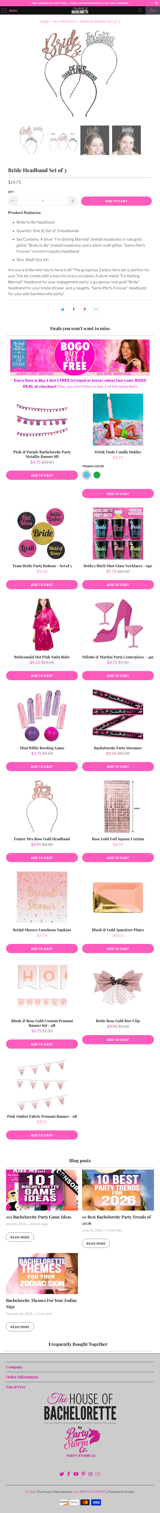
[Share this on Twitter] (63, 309)
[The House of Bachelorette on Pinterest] (83, 1474)
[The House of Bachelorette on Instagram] (91, 1474)
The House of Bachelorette (54, 1491)
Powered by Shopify (121, 1491)
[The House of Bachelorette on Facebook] (69, 1474)
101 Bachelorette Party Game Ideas (38, 1217)
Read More (20, 1237)
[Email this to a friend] (96, 309)
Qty (11, 192)
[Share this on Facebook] (74, 309)
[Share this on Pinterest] (85, 309)
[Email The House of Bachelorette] (98, 1474)
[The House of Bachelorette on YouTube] (76, 1474)
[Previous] (12, 74)
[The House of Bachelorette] (80, 10)
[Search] (140, 10)
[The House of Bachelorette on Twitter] (62, 1474)
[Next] (148, 74)
